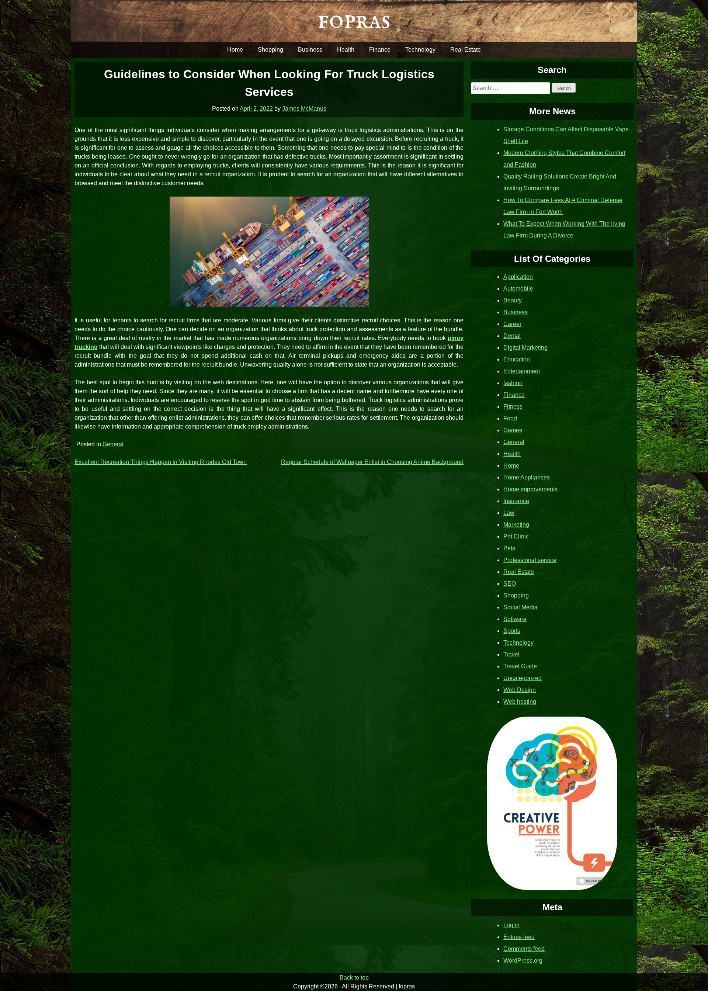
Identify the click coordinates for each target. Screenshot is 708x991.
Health (345, 49)
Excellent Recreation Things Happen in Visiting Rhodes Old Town (160, 462)
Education (516, 359)
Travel (511, 654)
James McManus (304, 108)
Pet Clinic (516, 536)
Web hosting (519, 702)
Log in (511, 925)
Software (515, 619)
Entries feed (519, 937)
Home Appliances (526, 477)
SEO (509, 584)
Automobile (518, 288)
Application (518, 277)
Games (512, 430)
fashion (513, 383)
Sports (511, 631)
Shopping (270, 49)
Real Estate (465, 49)
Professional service (529, 560)
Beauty (512, 300)
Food (510, 418)
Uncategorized (522, 678)
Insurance (516, 501)
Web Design (519, 690)
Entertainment (521, 371)
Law (508, 513)
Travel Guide (520, 666)
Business (310, 49)
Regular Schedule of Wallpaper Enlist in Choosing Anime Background (372, 462)
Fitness (513, 406)
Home (235, 49)
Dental (512, 336)
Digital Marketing (525, 347)
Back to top (354, 977)
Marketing (516, 525)
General (113, 444)
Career (512, 324)
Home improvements (530, 489)
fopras (354, 20)
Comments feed (524, 949)
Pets (509, 548)
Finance (380, 49)
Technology (420, 49)
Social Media (520, 607)
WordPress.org (522, 960)
